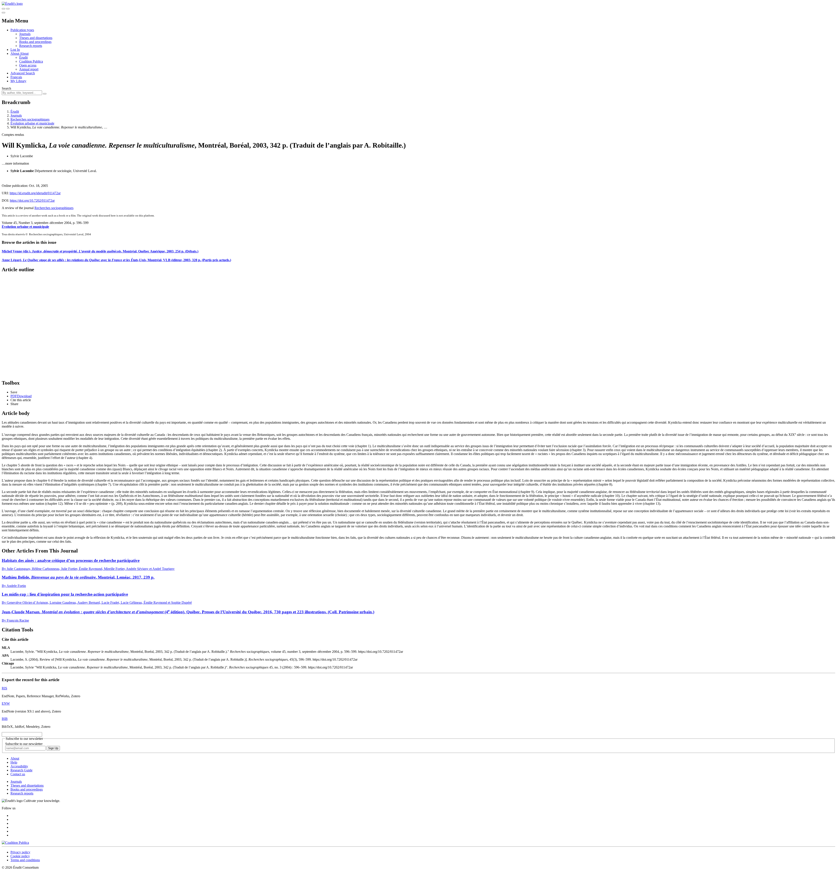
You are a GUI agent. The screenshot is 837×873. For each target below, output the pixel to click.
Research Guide (21, 770)
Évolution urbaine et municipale (32, 123)
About (24, 53)
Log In (15, 49)
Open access (27, 65)
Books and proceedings (35, 42)
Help (13, 762)
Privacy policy (20, 852)
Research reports (30, 46)
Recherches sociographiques (29, 119)
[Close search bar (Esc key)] (8, 8)
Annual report (28, 69)
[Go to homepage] (12, 3)
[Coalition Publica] (15, 842)
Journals (25, 34)
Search (6, 88)
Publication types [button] (22, 30)
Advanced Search (22, 73)
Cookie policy (20, 856)
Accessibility (19, 766)
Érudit (23, 57)
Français (16, 77)
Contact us (17, 774)
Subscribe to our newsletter (24, 744)
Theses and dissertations (35, 38)
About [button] (15, 53)
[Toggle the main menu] (3, 12)
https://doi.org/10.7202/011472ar (32, 200)
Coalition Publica (31, 61)
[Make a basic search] (3, 8)
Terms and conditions (25, 860)
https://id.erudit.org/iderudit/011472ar (35, 193)
